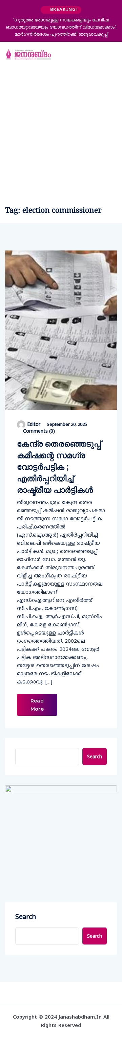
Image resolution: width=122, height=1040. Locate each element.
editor (33, 424)
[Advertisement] (61, 132)
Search (94, 756)
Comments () (38, 431)
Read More (37, 705)
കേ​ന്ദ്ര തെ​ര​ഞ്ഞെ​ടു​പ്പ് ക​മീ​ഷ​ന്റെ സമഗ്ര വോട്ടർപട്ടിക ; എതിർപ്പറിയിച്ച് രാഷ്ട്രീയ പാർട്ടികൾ (59, 466)
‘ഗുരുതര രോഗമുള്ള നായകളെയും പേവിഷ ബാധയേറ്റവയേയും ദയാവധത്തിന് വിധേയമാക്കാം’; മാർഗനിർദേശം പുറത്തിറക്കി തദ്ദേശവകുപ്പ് (61, 27)
